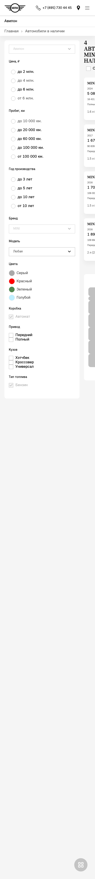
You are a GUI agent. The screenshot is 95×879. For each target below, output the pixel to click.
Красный (24, 281)
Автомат (22, 317)
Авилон (10, 21)
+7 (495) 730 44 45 (57, 8)
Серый (22, 273)
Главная (11, 31)
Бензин (21, 385)
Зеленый (24, 290)
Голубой (23, 298)
